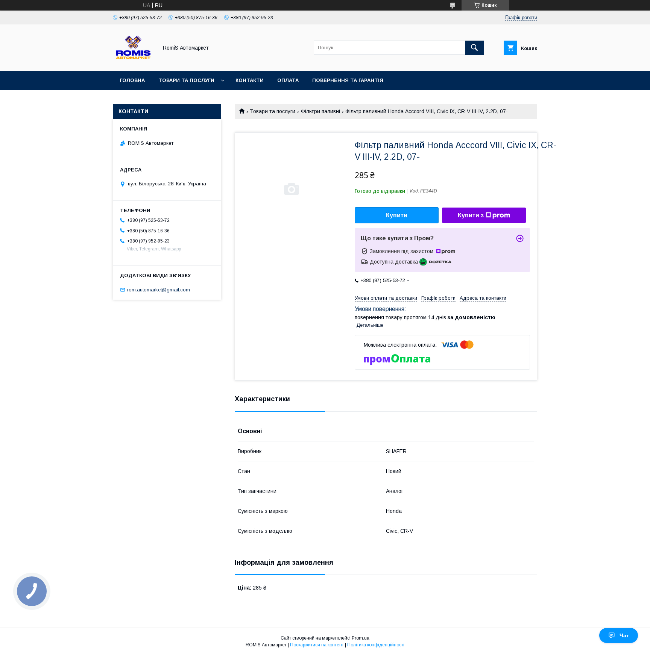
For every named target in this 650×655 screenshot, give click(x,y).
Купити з (471, 215)
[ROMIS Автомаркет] (133, 61)
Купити (396, 215)
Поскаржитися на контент (317, 644)
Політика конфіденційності (375, 644)
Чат (624, 635)
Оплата (288, 80)
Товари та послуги (186, 80)
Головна (132, 80)
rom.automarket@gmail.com (158, 290)
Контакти (249, 80)
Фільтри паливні (320, 111)
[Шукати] (474, 48)
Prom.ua (360, 638)
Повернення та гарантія (347, 80)
